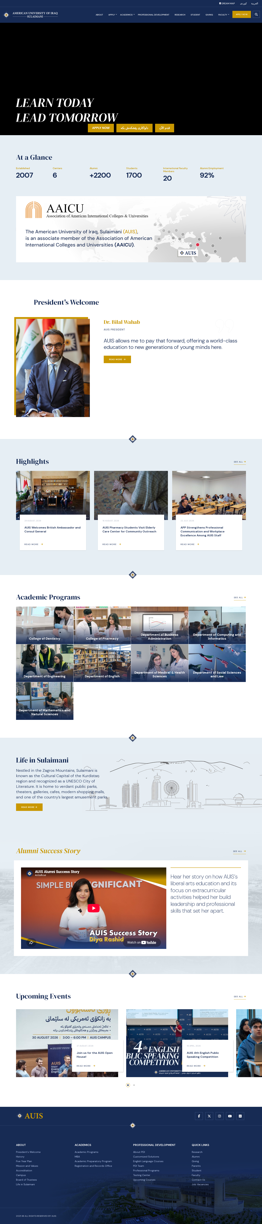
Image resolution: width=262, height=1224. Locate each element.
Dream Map (228, 3)
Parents (196, 1165)
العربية (254, 3)
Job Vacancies (200, 1184)
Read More (116, 359)
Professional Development (153, 14)
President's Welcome (28, 1152)
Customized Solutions (146, 1156)
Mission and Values (27, 1165)
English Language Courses (148, 1161)
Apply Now (242, 14)
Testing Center (141, 1175)
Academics (126, 14)
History (20, 1156)
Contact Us (198, 1179)
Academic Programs (86, 1152)
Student (195, 14)
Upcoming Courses (144, 1179)
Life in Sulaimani (25, 1184)
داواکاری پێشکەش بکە (134, 128)
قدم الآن (164, 128)
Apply (111, 14)
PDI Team (138, 1165)
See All (238, 461)
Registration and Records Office (93, 1165)
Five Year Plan (24, 1161)
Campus (21, 1175)
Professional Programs (146, 1170)
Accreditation (24, 1170)
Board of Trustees (26, 1179)
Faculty (222, 14)
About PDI (139, 1152)
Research (180, 14)
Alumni (196, 1156)
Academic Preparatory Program (93, 1161)
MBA (77, 1156)
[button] (128, 1085)
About (99, 14)
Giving (209, 14)
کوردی (243, 3)
